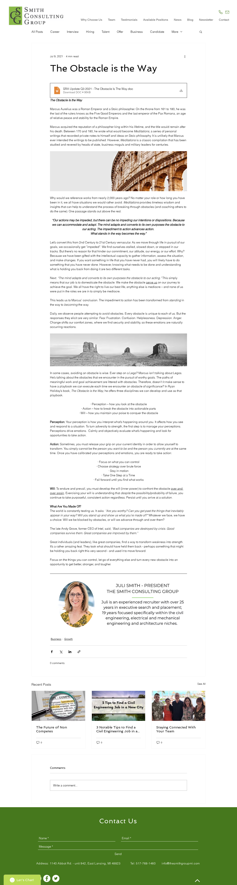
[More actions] (185, 56)
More (175, 32)
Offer (120, 32)
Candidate (157, 32)
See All (201, 683)
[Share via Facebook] (52, 651)
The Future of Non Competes (51, 729)
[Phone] (220, 12)
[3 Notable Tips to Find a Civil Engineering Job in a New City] (118, 706)
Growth (68, 639)
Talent (105, 32)
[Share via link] (79, 651)
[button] (201, 31)
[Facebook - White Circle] (46, 878)
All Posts (37, 32)
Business (137, 32)
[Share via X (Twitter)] (61, 651)
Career (54, 32)
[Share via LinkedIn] (70, 651)
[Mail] (227, 12)
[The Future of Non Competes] (58, 706)
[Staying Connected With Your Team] (178, 706)
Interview (73, 32)
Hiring (90, 32)
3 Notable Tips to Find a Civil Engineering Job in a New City (116, 729)
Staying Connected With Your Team (176, 729)
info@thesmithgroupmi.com (181, 863)
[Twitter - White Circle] (55, 878)
